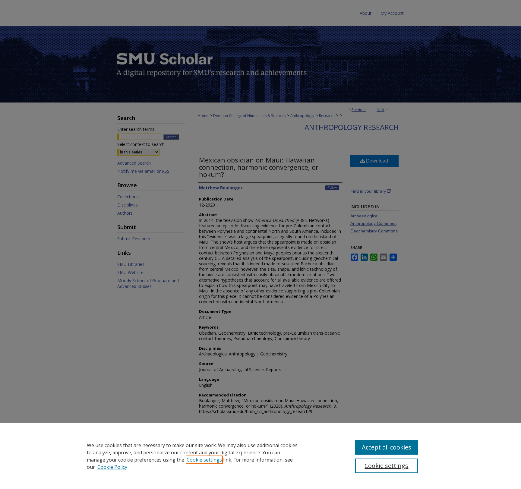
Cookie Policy (112, 467)
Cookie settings (204, 459)
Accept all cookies (386, 447)
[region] (260, 456)
